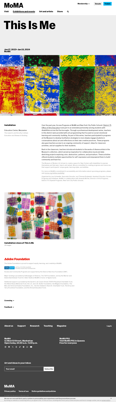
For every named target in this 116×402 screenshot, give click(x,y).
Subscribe (49, 369)
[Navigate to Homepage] (14, 5)
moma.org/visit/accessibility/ (54, 173)
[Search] (67, 11)
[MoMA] (9, 386)
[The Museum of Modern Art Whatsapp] (27, 347)
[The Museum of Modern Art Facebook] (9, 347)
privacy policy (106, 400)
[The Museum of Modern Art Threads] (16, 347)
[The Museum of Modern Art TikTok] (20, 347)
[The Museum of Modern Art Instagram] (5, 347)
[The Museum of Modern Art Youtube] (31, 347)
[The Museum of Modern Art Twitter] (12, 347)
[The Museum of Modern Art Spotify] (23, 347)
